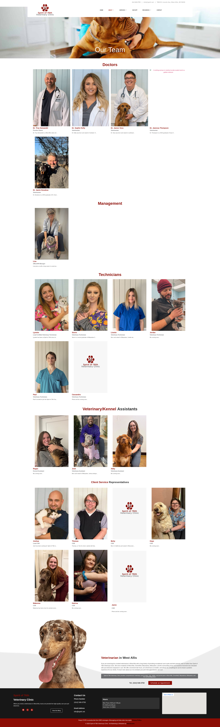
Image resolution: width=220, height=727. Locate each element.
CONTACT (159, 10)
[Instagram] (27, 710)
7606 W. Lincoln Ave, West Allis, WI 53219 (171, 2)
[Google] (32, 710)
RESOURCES (146, 10)
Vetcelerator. (131, 723)
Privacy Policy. (137, 720)
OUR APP (134, 10)
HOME (101, 10)
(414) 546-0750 (80, 702)
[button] (149, 676)
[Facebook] (23, 710)
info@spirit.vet (149, 2)
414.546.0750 (136, 2)
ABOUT (110, 10)
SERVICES (122, 10)
